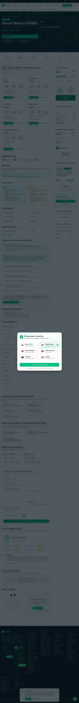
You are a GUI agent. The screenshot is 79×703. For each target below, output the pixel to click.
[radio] (29, 345)
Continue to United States (39, 365)
